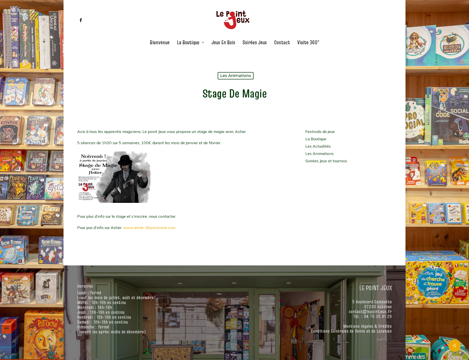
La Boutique (315, 138)
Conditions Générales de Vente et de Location (351, 331)
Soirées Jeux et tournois (326, 160)
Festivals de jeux (320, 131)
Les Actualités (318, 146)
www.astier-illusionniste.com (149, 227)
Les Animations (235, 75)
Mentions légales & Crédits (367, 326)
